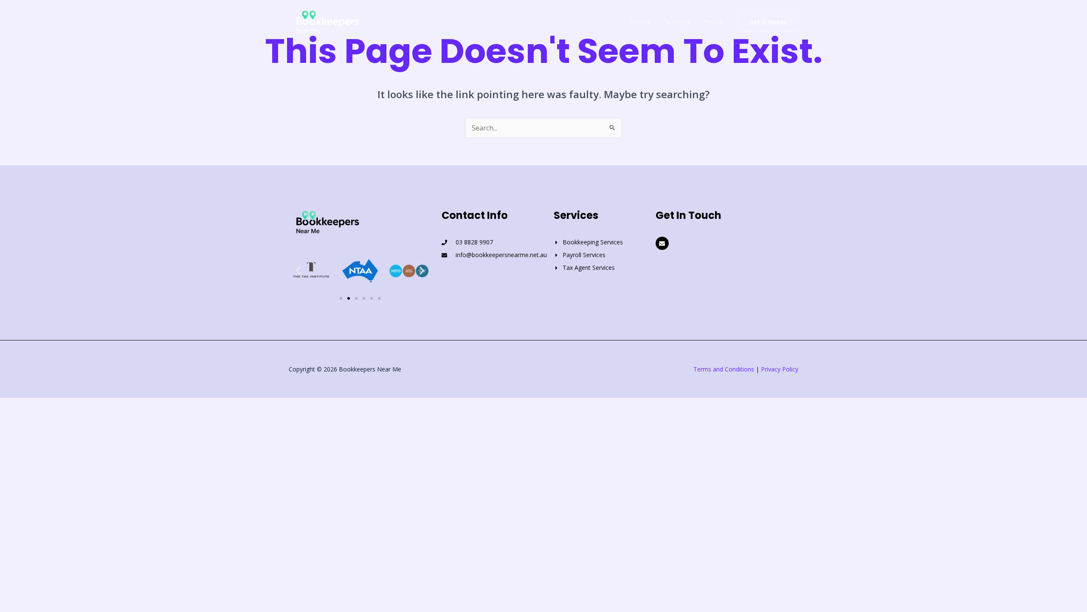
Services (677, 21)
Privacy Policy (779, 369)
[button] (768, 21)
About (713, 21)
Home (640, 21)
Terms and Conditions (723, 369)
